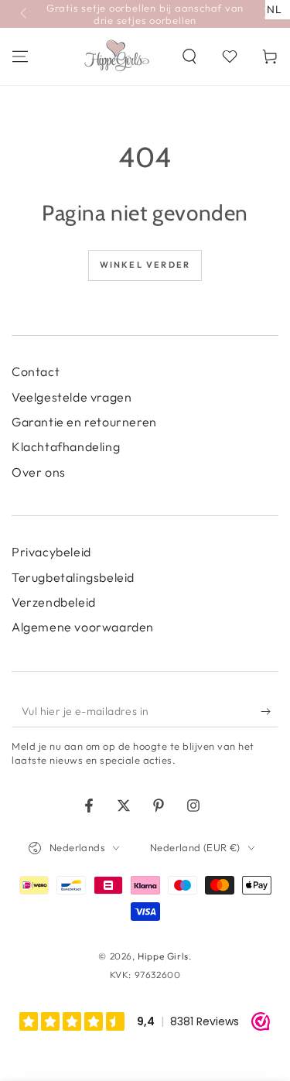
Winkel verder (145, 264)
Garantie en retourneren (84, 421)
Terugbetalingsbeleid (73, 577)
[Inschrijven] (269, 712)
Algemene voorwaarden (83, 627)
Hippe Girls (163, 956)
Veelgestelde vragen (71, 397)
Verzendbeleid (54, 602)
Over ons (39, 472)
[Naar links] (25, 14)
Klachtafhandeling (66, 446)
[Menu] (20, 56)
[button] (189, 56)
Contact (36, 371)
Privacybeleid (51, 551)
